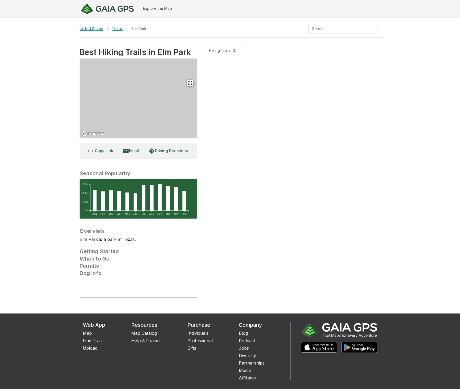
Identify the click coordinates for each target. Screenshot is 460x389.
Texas (117, 28)
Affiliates (247, 377)
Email (131, 151)
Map (87, 333)
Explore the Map (157, 8)
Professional (200, 340)
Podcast (247, 340)
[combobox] (338, 28)
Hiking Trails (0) (223, 50)
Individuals (197, 333)
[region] (138, 98)
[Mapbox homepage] (93, 134)
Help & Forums (146, 340)
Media (245, 370)
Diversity (247, 355)
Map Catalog (144, 333)
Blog (243, 333)
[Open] (375, 29)
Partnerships (252, 363)
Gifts (191, 348)
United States (91, 28)
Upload (90, 348)
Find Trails (93, 340)
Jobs (244, 348)
